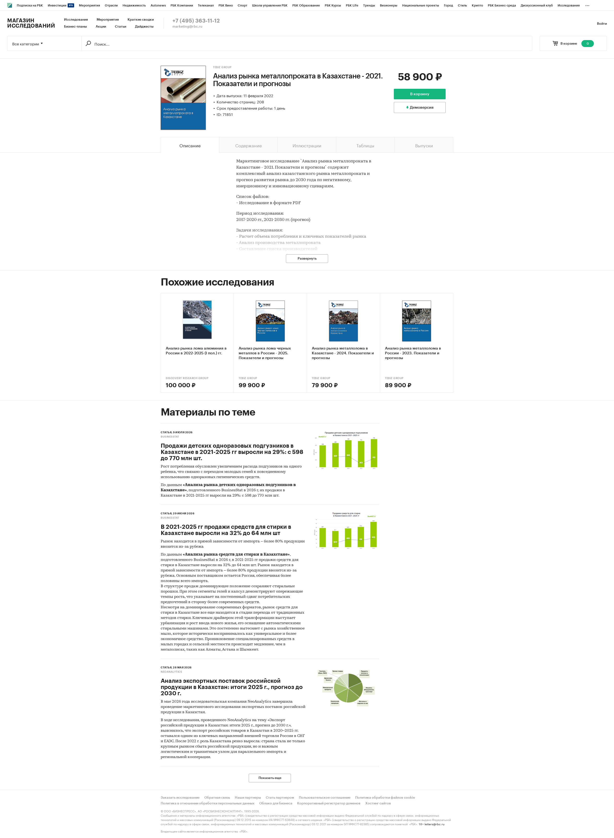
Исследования (76, 19)
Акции (101, 26)
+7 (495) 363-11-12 (196, 21)
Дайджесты (144, 26)
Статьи (120, 26)
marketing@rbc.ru (187, 26)
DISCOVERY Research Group (187, 378)
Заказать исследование (180, 797)
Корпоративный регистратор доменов (328, 803)
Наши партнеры (248, 797)
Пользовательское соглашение (324, 797)
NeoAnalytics (171, 672)
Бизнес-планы (75, 26)
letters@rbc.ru (434, 823)
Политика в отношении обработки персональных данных (207, 803)
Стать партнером (280, 797)
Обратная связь (217, 797)
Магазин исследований (31, 23)
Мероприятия (108, 19)
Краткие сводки (141, 19)
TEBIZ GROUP (222, 67)
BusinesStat (170, 436)
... (587, 4)
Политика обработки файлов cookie (385, 797)
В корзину (419, 94)
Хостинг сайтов (378, 803)
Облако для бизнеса (275, 803)
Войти (602, 23)
